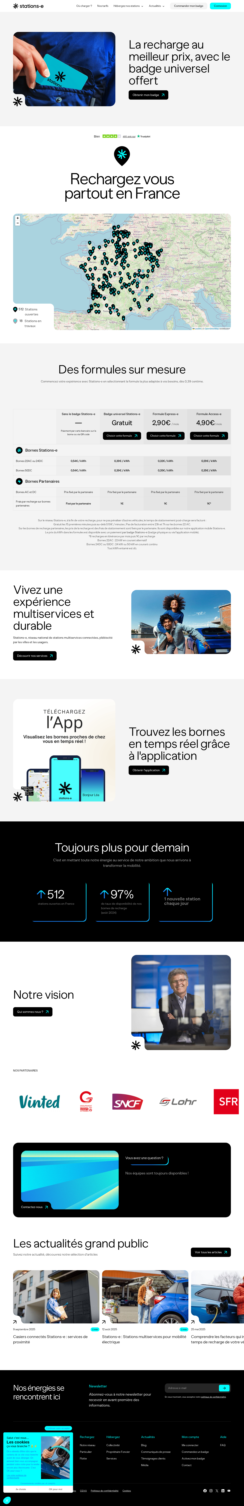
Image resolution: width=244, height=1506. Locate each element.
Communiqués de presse (156, 1451)
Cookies (126, 1490)
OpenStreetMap (212, 328)
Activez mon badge (193, 1458)
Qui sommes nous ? (30, 1012)
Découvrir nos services (32, 656)
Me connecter (190, 1445)
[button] (151, 261)
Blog (144, 1445)
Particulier (86, 1451)
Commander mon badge (188, 5)
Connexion (220, 5)
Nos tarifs (102, 5)
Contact (187, 1465)
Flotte (83, 1458)
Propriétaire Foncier (118, 1451)
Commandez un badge (195, 1451)
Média (144, 1465)
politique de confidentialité (213, 1397)
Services (111, 1458)
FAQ (223, 1445)
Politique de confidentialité (105, 1490)
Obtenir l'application (146, 770)
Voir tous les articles (208, 1252)
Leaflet (198, 328)
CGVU (83, 1490)
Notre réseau (87, 1445)
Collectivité (113, 1445)
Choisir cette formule (119, 435)
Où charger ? (84, 5)
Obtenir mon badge (146, 95)
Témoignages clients (153, 1458)
